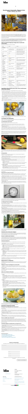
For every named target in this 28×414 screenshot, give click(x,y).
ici (3, 95)
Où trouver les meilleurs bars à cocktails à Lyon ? (8, 335)
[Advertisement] (14, 392)
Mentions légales (5, 377)
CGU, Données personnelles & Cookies (7, 378)
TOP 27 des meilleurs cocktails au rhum (7, 334)
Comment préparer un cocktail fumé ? (7, 336)
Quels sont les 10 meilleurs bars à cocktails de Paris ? (9, 337)
